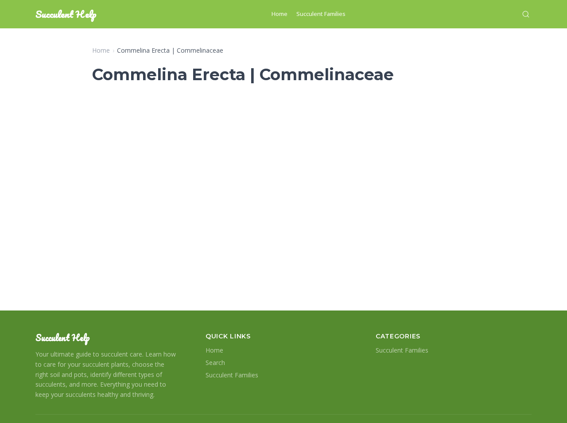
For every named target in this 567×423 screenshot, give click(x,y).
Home (279, 14)
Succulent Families (321, 14)
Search (215, 362)
